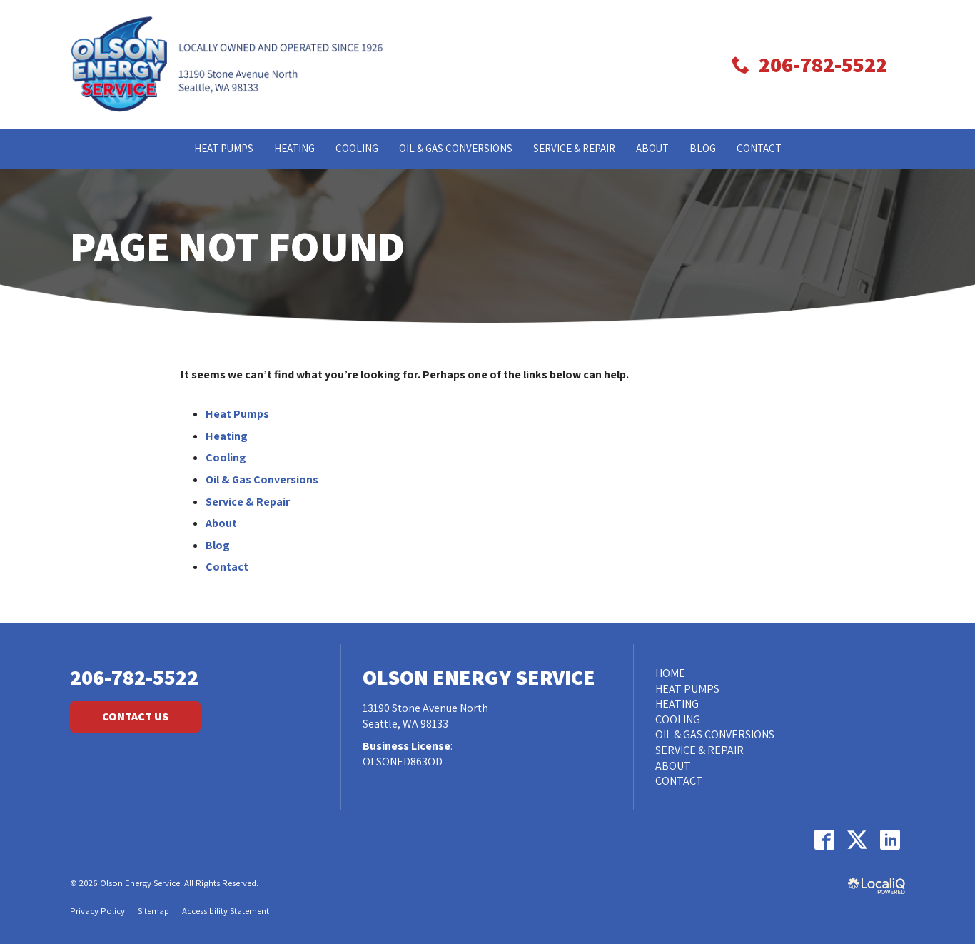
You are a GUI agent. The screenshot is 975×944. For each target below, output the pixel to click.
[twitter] (857, 840)
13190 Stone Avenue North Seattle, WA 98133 (425, 716)
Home (670, 673)
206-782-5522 (134, 677)
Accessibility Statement (225, 911)
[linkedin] (889, 840)
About (652, 148)
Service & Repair (574, 148)
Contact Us (135, 716)
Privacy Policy (97, 911)
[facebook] (824, 840)
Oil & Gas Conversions (455, 148)
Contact (759, 148)
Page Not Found (237, 245)
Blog (702, 148)
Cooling (356, 148)
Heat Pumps (223, 148)
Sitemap (153, 911)
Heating (294, 148)
